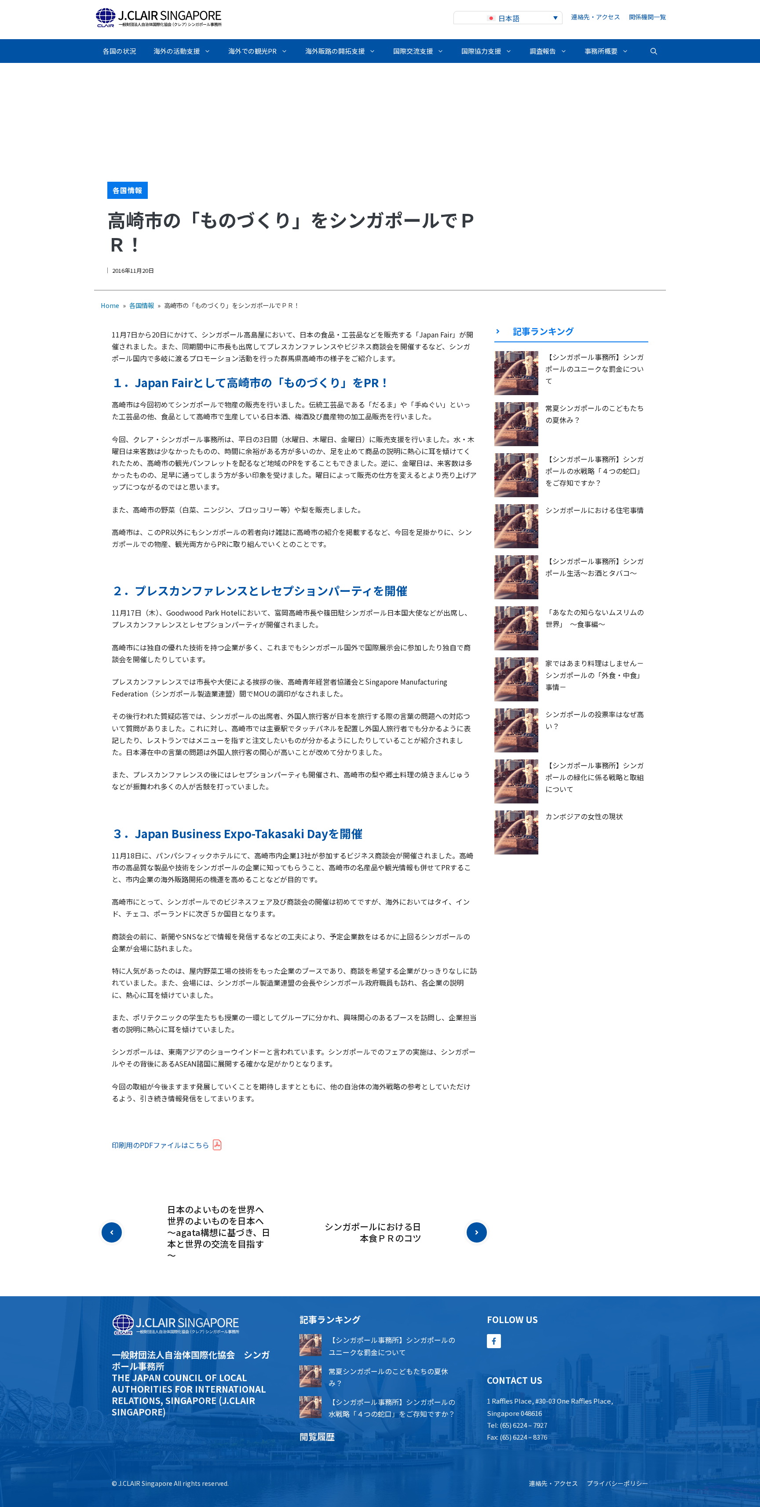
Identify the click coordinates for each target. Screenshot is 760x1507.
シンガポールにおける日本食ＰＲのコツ (373, 1232)
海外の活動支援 (176, 50)
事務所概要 (601, 50)
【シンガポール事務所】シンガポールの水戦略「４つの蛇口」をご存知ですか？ (594, 471)
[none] (508, 18)
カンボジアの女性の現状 (584, 816)
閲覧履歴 (317, 1436)
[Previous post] (112, 1232)
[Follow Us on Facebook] (494, 1341)
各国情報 (127, 190)
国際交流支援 (413, 50)
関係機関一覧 (647, 16)
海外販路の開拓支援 (335, 50)
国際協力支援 (481, 50)
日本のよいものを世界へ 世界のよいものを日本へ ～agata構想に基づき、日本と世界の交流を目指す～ (220, 1232)
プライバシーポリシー (617, 1483)
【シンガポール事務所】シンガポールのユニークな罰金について (594, 369)
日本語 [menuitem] (508, 18)
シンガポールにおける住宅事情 (594, 510)
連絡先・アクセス (595, 16)
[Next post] (477, 1232)
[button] (654, 51)
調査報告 (543, 50)
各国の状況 (119, 50)
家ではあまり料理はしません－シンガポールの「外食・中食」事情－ (594, 675)
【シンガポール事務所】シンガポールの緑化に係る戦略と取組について (594, 777)
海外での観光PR (252, 50)
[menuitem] (508, 18)
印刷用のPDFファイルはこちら (160, 1145)
